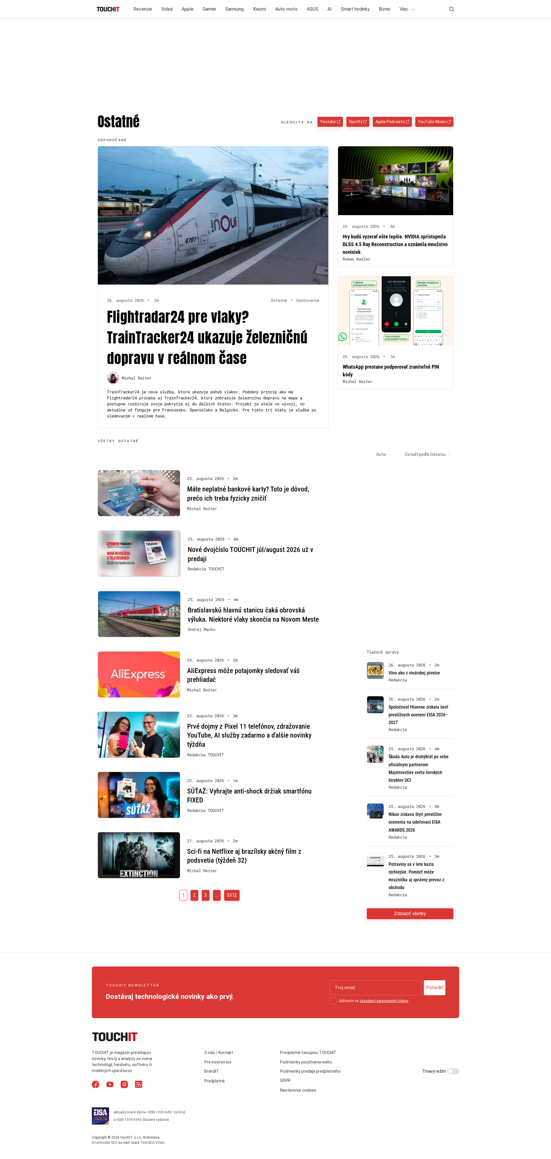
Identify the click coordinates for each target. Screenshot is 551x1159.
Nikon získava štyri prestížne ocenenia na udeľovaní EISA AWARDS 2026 (415, 822)
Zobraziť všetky (410, 913)
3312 (232, 895)
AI (329, 9)
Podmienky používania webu (306, 1062)
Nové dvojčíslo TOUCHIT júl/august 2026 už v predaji (250, 554)
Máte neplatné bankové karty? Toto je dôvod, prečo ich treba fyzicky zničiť (248, 493)
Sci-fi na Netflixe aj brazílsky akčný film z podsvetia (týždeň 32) (244, 856)
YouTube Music (432, 121)
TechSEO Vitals (152, 1143)
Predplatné (214, 1081)
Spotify (355, 121)
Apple (187, 9)
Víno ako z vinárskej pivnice (414, 673)
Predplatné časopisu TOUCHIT (308, 1052)
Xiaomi (259, 9)
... (217, 895)
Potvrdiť (434, 987)
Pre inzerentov (217, 1062)
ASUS (312, 9)
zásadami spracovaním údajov (384, 1001)
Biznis (384, 9)
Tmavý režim (434, 1071)
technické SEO (106, 1143)
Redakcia (398, 680)
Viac (404, 9)
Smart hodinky (355, 9)
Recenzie (142, 9)
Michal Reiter (137, 378)
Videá (166, 9)
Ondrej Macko (201, 629)
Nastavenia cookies (298, 1090)
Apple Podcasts (390, 121)
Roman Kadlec (356, 259)
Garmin (209, 9)
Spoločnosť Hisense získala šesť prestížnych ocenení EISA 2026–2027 (418, 714)
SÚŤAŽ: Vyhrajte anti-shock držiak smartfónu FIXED (249, 795)
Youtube (328, 121)
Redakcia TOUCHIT (206, 569)
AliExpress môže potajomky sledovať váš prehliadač (243, 675)
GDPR (285, 1080)
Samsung (234, 9)
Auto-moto (286, 9)
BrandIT (211, 1071)
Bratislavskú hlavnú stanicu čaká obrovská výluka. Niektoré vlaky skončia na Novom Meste (253, 614)
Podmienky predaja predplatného (310, 1071)
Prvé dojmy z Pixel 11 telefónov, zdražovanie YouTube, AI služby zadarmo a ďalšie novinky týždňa (249, 735)
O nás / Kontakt (218, 1052)
